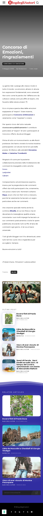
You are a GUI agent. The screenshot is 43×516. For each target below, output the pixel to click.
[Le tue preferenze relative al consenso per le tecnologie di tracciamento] (4, 512)
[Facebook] (11, 512)
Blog (14, 272)
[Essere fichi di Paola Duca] (8, 319)
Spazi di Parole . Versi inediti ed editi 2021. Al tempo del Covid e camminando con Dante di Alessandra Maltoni (28, 364)
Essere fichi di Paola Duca (26, 315)
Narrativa (20, 336)
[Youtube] (31, 512)
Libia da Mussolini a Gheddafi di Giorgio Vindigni (25, 331)
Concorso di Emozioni (13, 64)
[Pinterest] (23, 512)
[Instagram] (15, 512)
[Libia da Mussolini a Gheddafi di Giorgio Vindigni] (8, 334)
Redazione (23, 69)
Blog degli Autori (22, 318)
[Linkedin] (19, 512)
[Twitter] (27, 512)
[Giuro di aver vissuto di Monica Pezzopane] (8, 350)
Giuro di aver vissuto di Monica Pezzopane (27, 346)
